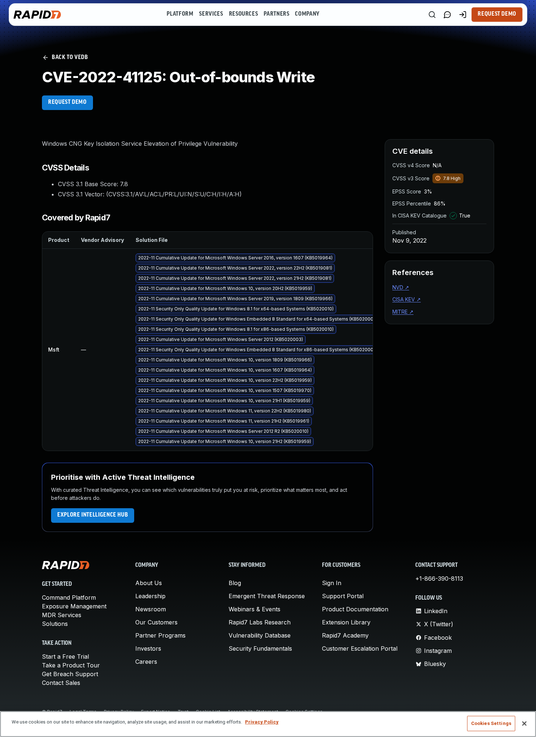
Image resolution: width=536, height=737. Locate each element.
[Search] (432, 14)
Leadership (150, 596)
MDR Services (61, 615)
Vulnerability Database (260, 635)
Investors (148, 648)
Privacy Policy (262, 722)
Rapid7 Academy (345, 635)
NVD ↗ (400, 287)
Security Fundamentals (260, 648)
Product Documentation (355, 609)
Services (211, 14)
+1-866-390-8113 (439, 578)
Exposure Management (74, 606)
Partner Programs (160, 635)
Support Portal (343, 596)
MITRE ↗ (402, 312)
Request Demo (497, 14)
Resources (243, 14)
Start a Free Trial (65, 656)
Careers (146, 661)
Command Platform (69, 597)
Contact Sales (61, 682)
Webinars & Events (254, 609)
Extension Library (346, 622)
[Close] (524, 724)
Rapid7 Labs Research (260, 622)
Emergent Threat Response (267, 596)
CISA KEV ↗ (406, 299)
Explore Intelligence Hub (92, 515)
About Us (148, 583)
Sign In (331, 583)
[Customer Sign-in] (462, 14)
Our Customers (156, 622)
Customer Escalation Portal (359, 648)
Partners (276, 14)
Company (307, 14)
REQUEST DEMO (67, 102)
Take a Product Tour (71, 665)
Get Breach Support (70, 674)
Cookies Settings (491, 723)
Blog (235, 583)
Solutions (55, 623)
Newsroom (150, 609)
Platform (180, 14)
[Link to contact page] (447, 14)
